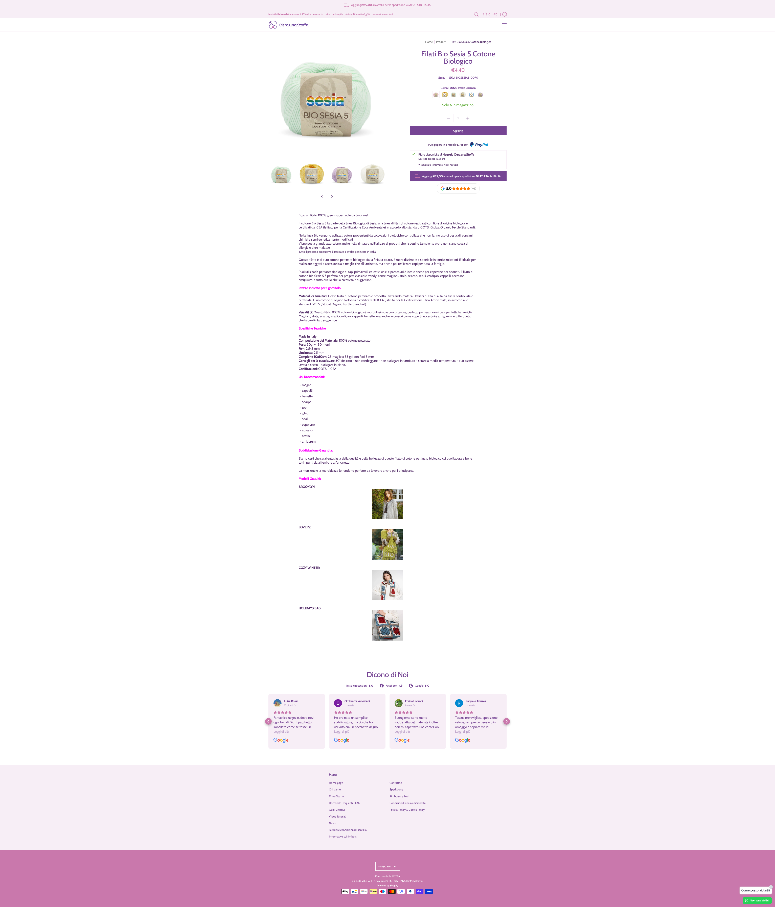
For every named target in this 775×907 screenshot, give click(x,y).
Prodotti (441, 42)
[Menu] (504, 25)
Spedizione (396, 789)
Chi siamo (335, 789)
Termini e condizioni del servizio (348, 830)
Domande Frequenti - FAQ (344, 803)
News (332, 823)
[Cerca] (476, 14)
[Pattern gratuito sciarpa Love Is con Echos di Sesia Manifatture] (387, 544)
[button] (268, 721)
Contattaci (396, 783)
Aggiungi (458, 131)
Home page (336, 783)
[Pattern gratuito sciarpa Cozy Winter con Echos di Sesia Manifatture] (387, 585)
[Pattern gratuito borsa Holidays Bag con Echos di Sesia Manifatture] (387, 625)
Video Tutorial (337, 816)
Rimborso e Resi (399, 796)
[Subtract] (448, 118)
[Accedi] (505, 14)
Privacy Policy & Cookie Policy (407, 809)
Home (429, 42)
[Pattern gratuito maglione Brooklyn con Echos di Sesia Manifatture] (387, 504)
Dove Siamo (336, 796)
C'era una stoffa (383, 876)
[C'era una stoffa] (288, 25)
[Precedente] (271, 98)
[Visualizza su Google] (277, 703)
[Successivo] (382, 98)
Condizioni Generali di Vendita (408, 803)
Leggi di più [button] (281, 731)
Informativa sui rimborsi (343, 836)
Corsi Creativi (337, 809)
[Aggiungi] (468, 118)
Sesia (441, 77)
